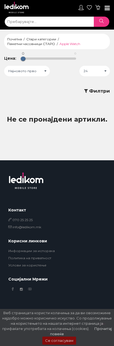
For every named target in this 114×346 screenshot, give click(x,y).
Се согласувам (59, 340)
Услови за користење (27, 265)
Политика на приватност (29, 258)
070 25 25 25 (22, 220)
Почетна (14, 39)
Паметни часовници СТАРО (31, 44)
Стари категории (41, 39)
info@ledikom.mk (26, 227)
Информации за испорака (31, 251)
